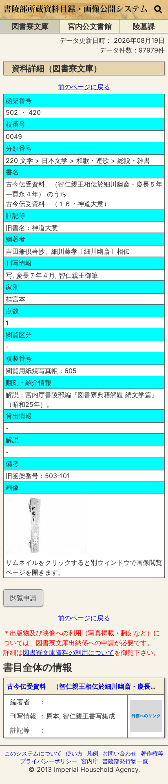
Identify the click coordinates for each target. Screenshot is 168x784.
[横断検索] (158, 9)
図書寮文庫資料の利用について (68, 652)
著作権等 (152, 753)
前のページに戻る (84, 87)
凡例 (92, 753)
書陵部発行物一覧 (125, 761)
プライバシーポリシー (48, 761)
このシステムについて (33, 753)
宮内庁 (89, 761)
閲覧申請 (23, 598)
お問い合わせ (119, 753)
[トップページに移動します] (75, 15)
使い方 (74, 753)
